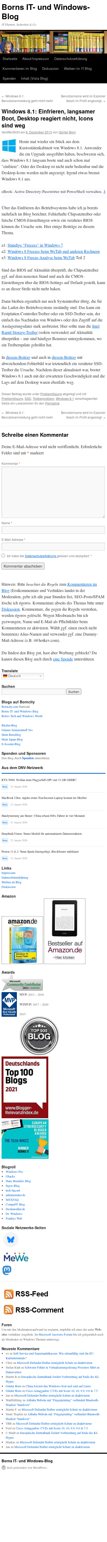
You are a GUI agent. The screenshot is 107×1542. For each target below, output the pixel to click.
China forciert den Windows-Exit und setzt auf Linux (58, 1386)
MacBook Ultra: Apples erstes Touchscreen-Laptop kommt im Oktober (44, 798)
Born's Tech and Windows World (22, 716)
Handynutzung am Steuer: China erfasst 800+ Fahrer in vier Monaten (43, 816)
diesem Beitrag (18, 357)
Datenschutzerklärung (70, 58)
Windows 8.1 (65, 398)
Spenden (9, 78)
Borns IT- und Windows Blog (20, 711)
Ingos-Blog (13, 1185)
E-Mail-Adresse (13, 539)
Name (7, 523)
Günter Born (67, 132)
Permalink (52, 403)
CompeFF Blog (15, 1204)
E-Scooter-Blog (11, 744)
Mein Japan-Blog (12, 739)
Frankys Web (14, 1218)
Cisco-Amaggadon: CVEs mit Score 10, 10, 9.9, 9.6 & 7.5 (62, 1391)
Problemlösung (51, 394)
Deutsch (14, 676)
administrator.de (15, 1195)
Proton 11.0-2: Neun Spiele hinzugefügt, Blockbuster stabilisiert (40, 851)
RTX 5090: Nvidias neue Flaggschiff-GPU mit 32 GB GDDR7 (39, 780)
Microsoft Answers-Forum (55, 1334)
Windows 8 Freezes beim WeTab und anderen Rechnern (54, 251)
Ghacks (10, 1176)
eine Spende (63, 659)
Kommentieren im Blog (20, 68)
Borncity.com (10, 706)
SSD (28, 398)
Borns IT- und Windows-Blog (46, 11)
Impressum (8, 873)
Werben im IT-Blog (78, 68)
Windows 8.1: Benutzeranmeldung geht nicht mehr (27, 98)
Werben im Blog (12, 882)
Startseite (10, 58)
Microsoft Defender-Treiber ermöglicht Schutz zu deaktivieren (54, 1363)
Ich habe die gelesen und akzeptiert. (49, 556)
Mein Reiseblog (11, 734)
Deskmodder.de (15, 1209)
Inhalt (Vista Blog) (34, 78)
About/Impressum (35, 58)
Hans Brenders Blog (18, 1181)
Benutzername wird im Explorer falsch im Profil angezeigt (83, 98)
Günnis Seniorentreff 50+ (17, 730)
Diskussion (50, 68)
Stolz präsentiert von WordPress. (27, 1467)
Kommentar (11, 463)
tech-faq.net (13, 1190)
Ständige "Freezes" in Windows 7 (35, 245)
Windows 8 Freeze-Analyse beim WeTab (41, 257)
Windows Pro (14, 1171)
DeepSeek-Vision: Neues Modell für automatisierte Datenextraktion (42, 834)
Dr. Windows (14, 1213)
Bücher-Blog (9, 725)
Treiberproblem (43, 398)
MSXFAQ (12, 1199)
